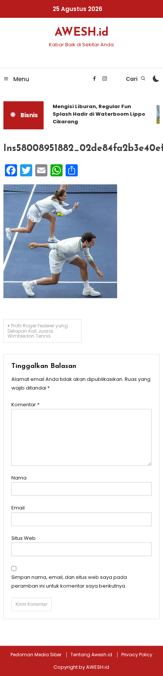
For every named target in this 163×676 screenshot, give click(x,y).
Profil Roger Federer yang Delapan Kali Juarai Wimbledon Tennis (38, 330)
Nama (19, 477)
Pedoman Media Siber (36, 654)
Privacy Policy (136, 654)
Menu (20, 79)
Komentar (25, 404)
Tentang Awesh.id (91, 654)
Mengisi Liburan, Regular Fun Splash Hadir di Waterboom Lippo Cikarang (98, 114)
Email (18, 507)
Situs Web (23, 538)
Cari (132, 79)
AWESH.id (81, 33)
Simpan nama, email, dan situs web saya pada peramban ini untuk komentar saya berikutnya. (69, 582)
